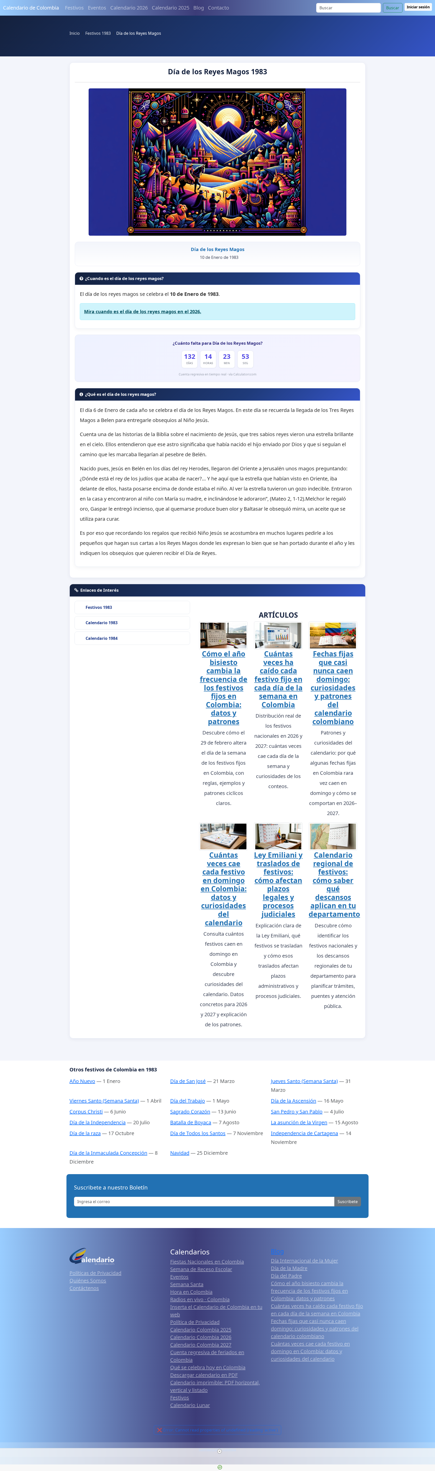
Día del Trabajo (187, 1100)
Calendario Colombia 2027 (200, 1344)
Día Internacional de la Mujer (304, 1260)
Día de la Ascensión (293, 1100)
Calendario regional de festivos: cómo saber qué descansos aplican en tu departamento (334, 884)
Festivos (74, 7)
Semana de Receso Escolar (201, 1269)
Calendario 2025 (170, 7)
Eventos (97, 7)
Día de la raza (85, 1133)
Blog (198, 7)
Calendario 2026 (129, 7)
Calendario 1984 (102, 638)
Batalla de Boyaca (190, 1122)
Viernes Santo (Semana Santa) (104, 1100)
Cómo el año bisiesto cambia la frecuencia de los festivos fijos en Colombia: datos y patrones (223, 687)
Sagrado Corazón (190, 1111)
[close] (219, 1451)
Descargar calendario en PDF (204, 1375)
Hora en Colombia (191, 1291)
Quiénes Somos (87, 1280)
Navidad (179, 1152)
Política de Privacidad (195, 1322)
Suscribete (348, 1201)
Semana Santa (186, 1284)
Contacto (218, 7)
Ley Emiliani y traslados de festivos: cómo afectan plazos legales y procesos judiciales (278, 884)
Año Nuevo (82, 1081)
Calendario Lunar (190, 1405)
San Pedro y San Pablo (296, 1111)
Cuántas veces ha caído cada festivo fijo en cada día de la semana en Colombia (278, 679)
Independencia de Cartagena (304, 1133)
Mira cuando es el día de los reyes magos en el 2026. (142, 311)
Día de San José (188, 1081)
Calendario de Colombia (31, 7)
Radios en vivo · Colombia (200, 1299)
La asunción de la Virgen (299, 1122)
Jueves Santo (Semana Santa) (304, 1081)
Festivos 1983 (99, 607)
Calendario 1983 (102, 622)
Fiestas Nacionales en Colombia (207, 1261)
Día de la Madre (289, 1268)
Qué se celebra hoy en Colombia (207, 1367)
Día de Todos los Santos (198, 1133)
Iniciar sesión (418, 7)
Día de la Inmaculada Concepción (108, 1152)
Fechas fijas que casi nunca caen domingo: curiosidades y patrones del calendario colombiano (333, 687)
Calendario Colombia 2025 (200, 1329)
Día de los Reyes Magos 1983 (217, 71)
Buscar (392, 8)
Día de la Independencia (97, 1122)
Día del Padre (286, 1275)
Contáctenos (84, 1288)
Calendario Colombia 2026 (200, 1337)
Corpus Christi (86, 1111)
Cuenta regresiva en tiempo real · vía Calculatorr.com (218, 374)
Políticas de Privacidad (95, 1273)
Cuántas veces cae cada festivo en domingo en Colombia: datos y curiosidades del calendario (224, 888)
